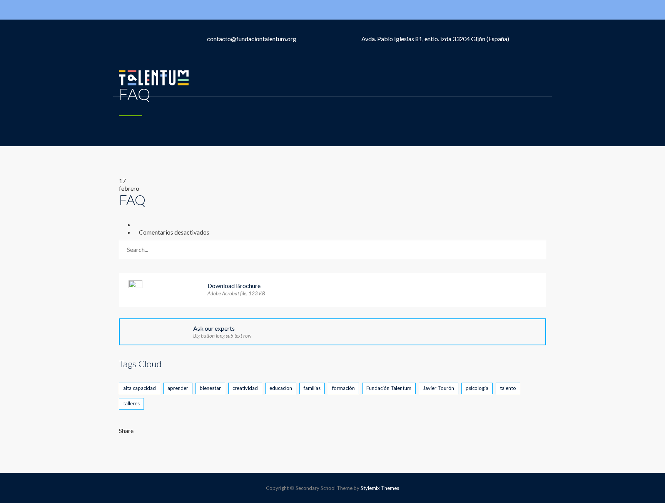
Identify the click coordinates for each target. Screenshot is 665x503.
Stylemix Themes (380, 488)
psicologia (477, 388)
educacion (280, 388)
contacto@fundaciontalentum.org (251, 38)
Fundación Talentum (388, 388)
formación (343, 388)
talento (508, 388)
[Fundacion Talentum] (154, 77)
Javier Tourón (438, 388)
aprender (177, 388)
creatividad (245, 388)
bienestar (210, 388)
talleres (131, 403)
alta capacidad (139, 388)
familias (312, 388)
